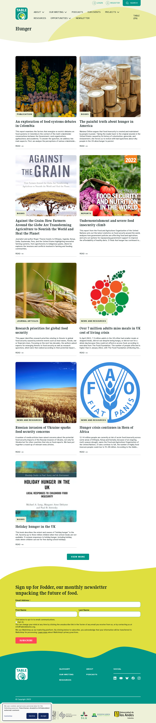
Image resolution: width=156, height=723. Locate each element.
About (89, 669)
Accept (43, 716)
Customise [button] (8, 716)
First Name (20, 610)
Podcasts (91, 674)
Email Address (22, 600)
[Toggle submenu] (43, 12)
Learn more (43, 632)
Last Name (84, 610)
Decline (32, 716)
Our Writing (66, 674)
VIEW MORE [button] (78, 556)
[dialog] (26, 712)
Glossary (64, 669)
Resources (65, 680)
